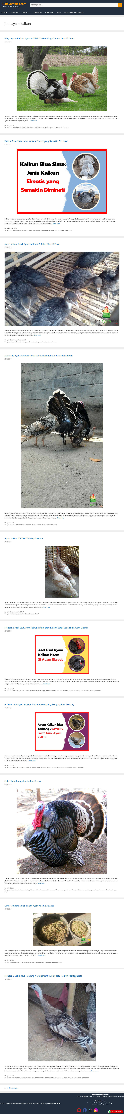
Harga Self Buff (18, 614)
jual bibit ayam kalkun (58, 1077)
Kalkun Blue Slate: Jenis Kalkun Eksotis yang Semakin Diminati (36, 141)
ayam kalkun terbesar (20, 230)
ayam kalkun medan (12, 962)
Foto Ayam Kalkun (19, 525)
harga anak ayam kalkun (13, 1077)
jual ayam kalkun (52, 127)
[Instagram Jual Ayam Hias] (96, 1110)
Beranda (4, 12)
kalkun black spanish (63, 127)
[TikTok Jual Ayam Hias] (90, 1110)
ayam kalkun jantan (35, 690)
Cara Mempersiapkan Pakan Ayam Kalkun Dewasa (29, 905)
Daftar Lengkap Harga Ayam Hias (74, 12)
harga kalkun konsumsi (58, 890)
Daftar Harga (38, 12)
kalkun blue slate (55, 230)
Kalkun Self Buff (19, 612)
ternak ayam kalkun (50, 342)
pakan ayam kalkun (66, 230)
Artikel (59, 12)
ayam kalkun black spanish (14, 127)
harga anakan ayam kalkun (60, 690)
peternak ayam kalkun (38, 342)
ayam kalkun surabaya (24, 962)
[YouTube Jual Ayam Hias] (79, 1110)
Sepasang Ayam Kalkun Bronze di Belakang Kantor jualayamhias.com (39, 355)
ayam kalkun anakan (12, 690)
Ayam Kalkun (10, 125)
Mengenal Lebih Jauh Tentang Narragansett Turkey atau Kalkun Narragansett (43, 975)
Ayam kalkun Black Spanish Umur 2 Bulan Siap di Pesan (32, 244)
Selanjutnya (14, 1088)
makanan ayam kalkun (71, 1077)
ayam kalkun (10, 230)
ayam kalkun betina (24, 690)
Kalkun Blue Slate (12, 228)
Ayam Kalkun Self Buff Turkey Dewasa (24, 538)
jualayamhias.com (14, 4)
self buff (36, 614)
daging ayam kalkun (47, 690)
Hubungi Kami (49, 12)
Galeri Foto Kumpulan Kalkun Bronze (23, 780)
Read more (33, 121)
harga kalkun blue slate (33, 230)
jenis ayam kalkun (46, 767)
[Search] (120, 5)
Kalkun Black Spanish (20, 340)
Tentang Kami (14, 12)
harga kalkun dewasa (28, 127)
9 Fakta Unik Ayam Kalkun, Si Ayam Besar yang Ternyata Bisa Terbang (39, 704)
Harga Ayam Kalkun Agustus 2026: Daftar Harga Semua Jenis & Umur (39, 38)
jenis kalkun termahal (40, 127)
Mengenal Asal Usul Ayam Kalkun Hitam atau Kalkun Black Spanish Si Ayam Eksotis (46, 627)
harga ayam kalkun (30, 525)
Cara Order (25, 12)
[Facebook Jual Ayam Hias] (84, 1110)
